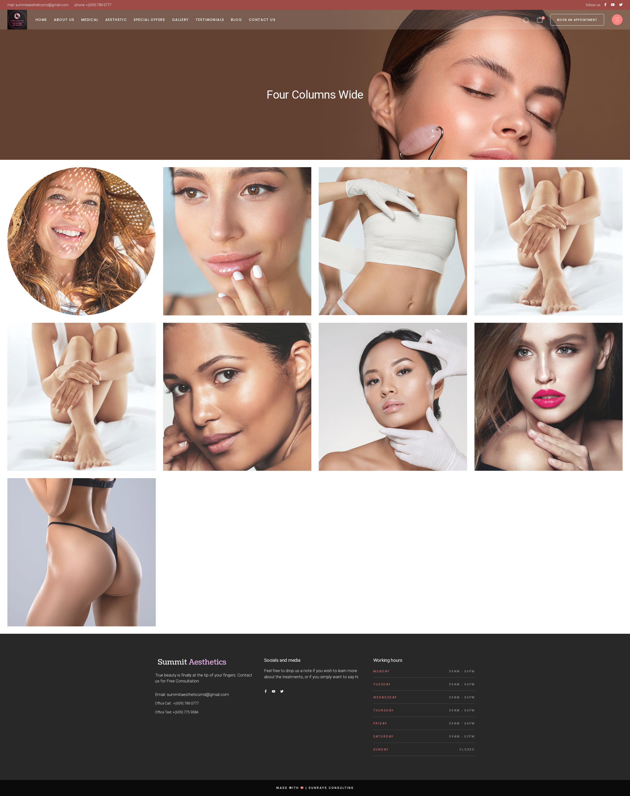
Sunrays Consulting (331, 788)
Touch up (81, 558)
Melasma (548, 240)
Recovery (393, 240)
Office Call (163, 703)
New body (81, 247)
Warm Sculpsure (237, 240)
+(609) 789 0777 (98, 5)
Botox (548, 395)
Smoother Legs (81, 395)
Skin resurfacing (81, 240)
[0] (540, 19)
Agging (237, 395)
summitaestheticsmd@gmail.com (42, 5)
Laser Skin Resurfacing (392, 395)
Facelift (81, 551)
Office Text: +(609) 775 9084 (176, 712)
